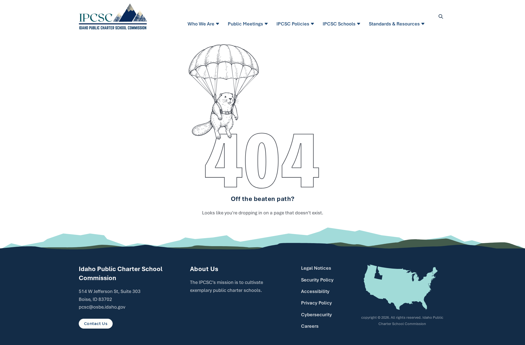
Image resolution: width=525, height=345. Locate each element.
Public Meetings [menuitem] (245, 24)
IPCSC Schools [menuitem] (339, 24)
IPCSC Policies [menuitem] (292, 24)
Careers (310, 326)
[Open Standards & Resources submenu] (424, 24)
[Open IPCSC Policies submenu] (313, 24)
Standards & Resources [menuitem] (394, 24)
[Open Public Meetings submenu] (267, 24)
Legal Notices (316, 268)
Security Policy (317, 280)
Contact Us (95, 323)
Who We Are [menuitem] (201, 24)
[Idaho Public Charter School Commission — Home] (113, 16)
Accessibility (315, 291)
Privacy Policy (316, 303)
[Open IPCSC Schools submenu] (359, 24)
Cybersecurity (316, 315)
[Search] (440, 16)
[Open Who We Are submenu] (218, 24)
